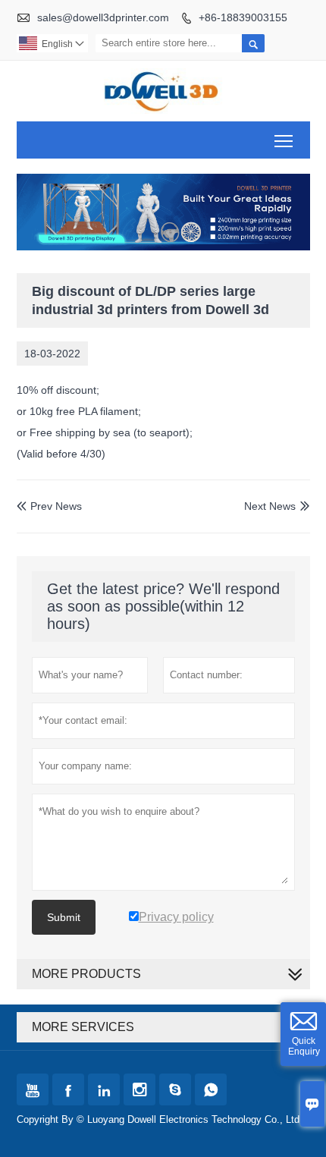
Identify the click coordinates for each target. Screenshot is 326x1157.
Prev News (49, 506)
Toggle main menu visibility (284, 140)
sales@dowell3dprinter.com (103, 17)
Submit (63, 917)
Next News (270, 506)
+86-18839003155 (243, 17)
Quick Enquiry (304, 1046)
